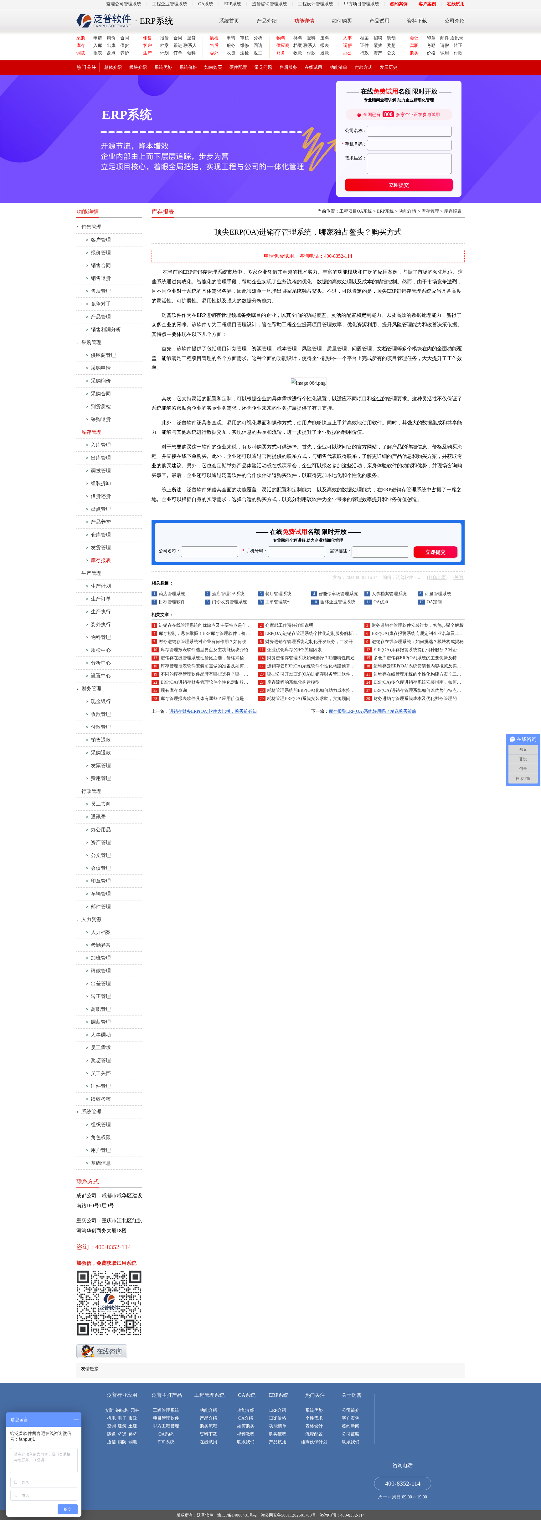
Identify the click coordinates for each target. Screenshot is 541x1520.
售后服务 (288, 67)
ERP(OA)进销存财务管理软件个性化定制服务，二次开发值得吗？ (224, 682)
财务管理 (91, 688)
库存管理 (430, 211)
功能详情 (304, 20)
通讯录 (456, 38)
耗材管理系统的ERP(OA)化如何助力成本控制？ (313, 690)
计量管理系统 (438, 593)
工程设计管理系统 (315, 4)
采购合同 (101, 393)
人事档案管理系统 (389, 593)
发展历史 (388, 67)
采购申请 (101, 368)
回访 (258, 45)
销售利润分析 (106, 329)
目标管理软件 (172, 602)
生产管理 (91, 573)
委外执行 (101, 624)
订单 (177, 53)
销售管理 (91, 227)
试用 (444, 53)
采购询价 (101, 380)
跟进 (177, 45)
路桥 (132, 1434)
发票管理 (101, 765)
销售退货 (101, 278)
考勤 (431, 45)
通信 (111, 1442)
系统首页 (229, 20)
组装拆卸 (101, 483)
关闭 (458, 577)
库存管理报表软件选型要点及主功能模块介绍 (204, 649)
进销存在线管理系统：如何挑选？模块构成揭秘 (418, 641)
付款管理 (101, 727)
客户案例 (427, 4)
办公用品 (101, 829)
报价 (164, 38)
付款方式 (363, 67)
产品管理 (101, 316)
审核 (244, 38)
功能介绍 (208, 1410)
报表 (97, 53)
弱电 (132, 1442)
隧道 (111, 1434)
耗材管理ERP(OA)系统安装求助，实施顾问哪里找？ (317, 698)
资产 (378, 53)
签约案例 (399, 4)
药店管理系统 (172, 593)
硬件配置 (238, 67)
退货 (191, 38)
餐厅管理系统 (278, 593)
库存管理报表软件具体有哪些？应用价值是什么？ (209, 698)
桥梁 (122, 1434)
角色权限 (101, 1137)
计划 (164, 53)
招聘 (378, 38)
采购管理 (91, 342)
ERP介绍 (277, 1410)
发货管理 (101, 547)
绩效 (378, 45)
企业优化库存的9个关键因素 (294, 649)
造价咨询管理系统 (269, 4)
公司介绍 (455, 20)
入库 (97, 45)
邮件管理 (101, 906)
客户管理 (101, 239)
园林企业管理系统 (337, 602)
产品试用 (379, 20)
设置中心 (101, 675)
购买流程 (208, 1426)
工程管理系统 (166, 1410)
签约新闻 (350, 1426)
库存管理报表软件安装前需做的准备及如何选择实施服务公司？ (222, 666)
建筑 (122, 1426)
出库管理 (101, 457)
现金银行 (101, 701)
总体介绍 (113, 67)
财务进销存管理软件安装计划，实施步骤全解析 (418, 625)
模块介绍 (138, 67)
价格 (431, 53)
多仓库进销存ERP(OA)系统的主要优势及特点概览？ (424, 658)
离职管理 (101, 1009)
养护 (124, 53)
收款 (297, 53)
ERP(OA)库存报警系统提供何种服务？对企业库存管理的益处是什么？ (441, 649)
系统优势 (163, 67)
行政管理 (91, 791)
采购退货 (101, 419)
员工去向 (101, 804)
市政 (132, 1418)
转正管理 (101, 996)
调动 (391, 38)
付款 (311, 53)
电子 (122, 1418)
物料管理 (101, 637)
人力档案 (101, 932)
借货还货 (101, 496)
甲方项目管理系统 (361, 4)
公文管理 (101, 855)
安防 (109, 1410)
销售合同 (101, 265)
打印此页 (437, 577)
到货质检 (101, 406)
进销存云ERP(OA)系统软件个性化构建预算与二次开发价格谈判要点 (333, 666)
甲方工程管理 (166, 1426)
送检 (244, 53)
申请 (97, 38)
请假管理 (101, 970)
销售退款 (101, 739)
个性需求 (314, 1418)
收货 (231, 53)
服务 (231, 45)
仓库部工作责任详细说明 (289, 625)
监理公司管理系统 (123, 4)
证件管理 (101, 1086)
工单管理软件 (278, 602)
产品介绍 (267, 20)
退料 (311, 38)
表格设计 (314, 1426)
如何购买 (342, 20)
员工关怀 (101, 1073)
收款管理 (101, 714)
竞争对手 (101, 304)
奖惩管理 (101, 1060)
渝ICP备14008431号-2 (237, 1515)
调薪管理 (101, 1022)
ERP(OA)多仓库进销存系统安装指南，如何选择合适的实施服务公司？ (441, 682)
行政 (364, 53)
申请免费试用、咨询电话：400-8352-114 (308, 256)
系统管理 (91, 1111)
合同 (124, 38)
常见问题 (263, 67)
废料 (324, 38)
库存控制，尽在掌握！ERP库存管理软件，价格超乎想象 (213, 633)
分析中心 (101, 663)
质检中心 (101, 650)
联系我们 (246, 1442)
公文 (391, 53)
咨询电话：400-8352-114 (342, 1515)
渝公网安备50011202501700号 (288, 1515)
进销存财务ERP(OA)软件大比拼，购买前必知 (213, 711)
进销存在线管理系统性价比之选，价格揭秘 (202, 658)
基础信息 (101, 1163)
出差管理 (101, 983)
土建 (132, 1426)
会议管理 (101, 868)
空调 (111, 1426)
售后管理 (101, 291)
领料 (191, 53)
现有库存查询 (174, 690)
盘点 (111, 53)
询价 (111, 38)
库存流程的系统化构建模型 (293, 682)
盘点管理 (101, 509)
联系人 (189, 45)
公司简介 (350, 1410)
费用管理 (101, 778)
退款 (324, 53)
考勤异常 (101, 945)
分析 (258, 38)
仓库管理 (101, 534)
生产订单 (101, 598)
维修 (244, 45)
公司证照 (350, 1434)
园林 (135, 1410)
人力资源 (91, 919)
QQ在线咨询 (101, 1351)
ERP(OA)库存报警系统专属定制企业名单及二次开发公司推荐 (431, 633)
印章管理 (101, 881)
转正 (458, 45)
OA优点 (381, 602)
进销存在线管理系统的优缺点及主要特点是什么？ (207, 625)
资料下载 (417, 20)
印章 (431, 38)
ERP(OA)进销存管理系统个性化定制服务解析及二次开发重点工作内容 (333, 633)
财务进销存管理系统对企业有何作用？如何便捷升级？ (211, 641)
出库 (111, 45)
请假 (444, 45)
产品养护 (101, 521)
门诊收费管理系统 (229, 602)
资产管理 (101, 842)
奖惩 (391, 45)
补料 (297, 38)
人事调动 (101, 1034)
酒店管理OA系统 (228, 593)
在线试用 (456, 4)
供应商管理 (103, 355)
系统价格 (188, 67)
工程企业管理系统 (169, 4)
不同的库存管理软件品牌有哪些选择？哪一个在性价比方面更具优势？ (228, 674)
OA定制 (434, 602)
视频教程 (246, 1434)
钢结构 (122, 1410)
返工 (258, 53)
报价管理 (101, 252)
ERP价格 (277, 1418)
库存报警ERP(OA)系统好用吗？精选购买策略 (372, 711)
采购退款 (101, 752)
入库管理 (101, 445)
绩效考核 (101, 1099)
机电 (111, 1418)
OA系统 (205, 4)
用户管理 (101, 1150)
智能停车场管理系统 (338, 593)
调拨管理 (101, 470)
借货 (124, 45)
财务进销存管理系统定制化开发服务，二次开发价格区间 (320, 641)
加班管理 (101, 957)
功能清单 (338, 67)
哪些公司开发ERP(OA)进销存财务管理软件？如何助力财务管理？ (330, 674)
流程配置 (314, 1434)
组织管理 (101, 1124)
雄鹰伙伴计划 (314, 1442)
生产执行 (101, 611)
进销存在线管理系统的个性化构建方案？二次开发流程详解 (430, 674)
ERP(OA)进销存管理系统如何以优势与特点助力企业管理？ (430, 690)
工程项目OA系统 (355, 211)
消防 (122, 1442)
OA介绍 (245, 1418)
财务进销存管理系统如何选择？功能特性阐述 (311, 658)
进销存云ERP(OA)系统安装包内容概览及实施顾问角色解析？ (433, 666)
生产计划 (101, 586)
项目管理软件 (166, 1418)
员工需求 (101, 1047)
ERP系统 (232, 4)
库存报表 (452, 211)
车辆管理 (101, 893)
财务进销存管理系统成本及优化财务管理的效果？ (422, 698)
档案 (164, 45)
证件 (364, 45)
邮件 (444, 38)
